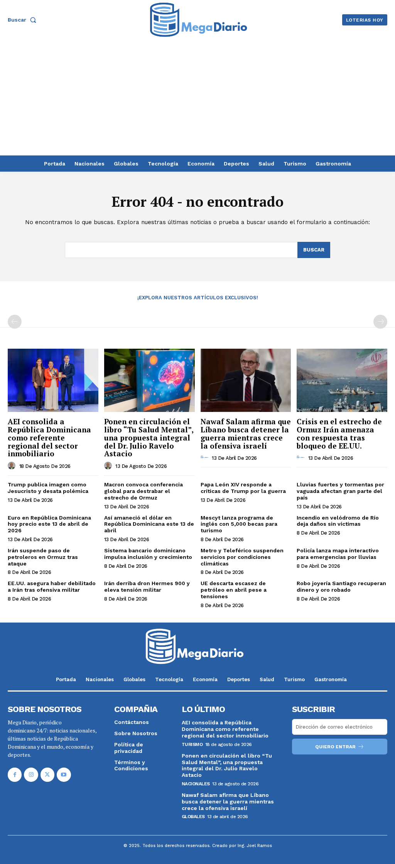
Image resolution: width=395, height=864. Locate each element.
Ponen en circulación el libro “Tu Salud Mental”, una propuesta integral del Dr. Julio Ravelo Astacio (149, 438)
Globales (193, 816)
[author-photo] (13, 465)
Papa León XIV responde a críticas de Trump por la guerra (243, 487)
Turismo (192, 744)
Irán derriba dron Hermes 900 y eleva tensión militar (147, 586)
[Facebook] (15, 774)
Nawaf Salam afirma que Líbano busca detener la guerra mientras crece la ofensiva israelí (246, 434)
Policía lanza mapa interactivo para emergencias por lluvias (338, 553)
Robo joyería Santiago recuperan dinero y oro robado (341, 586)
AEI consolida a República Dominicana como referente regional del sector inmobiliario (49, 438)
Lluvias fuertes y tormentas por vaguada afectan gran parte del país (340, 491)
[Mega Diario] (198, 20)
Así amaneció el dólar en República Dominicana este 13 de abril (149, 524)
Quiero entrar (335, 746)
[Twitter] (47, 774)
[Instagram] (31, 774)
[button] (23, 20)
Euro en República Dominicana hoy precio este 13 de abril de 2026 (49, 524)
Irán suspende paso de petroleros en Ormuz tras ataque (43, 557)
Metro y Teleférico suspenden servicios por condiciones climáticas (242, 557)
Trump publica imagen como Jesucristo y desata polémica (48, 487)
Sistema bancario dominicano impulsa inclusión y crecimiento (148, 553)
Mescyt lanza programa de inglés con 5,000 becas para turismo (239, 524)
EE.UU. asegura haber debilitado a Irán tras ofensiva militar (52, 586)
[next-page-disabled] (380, 322)
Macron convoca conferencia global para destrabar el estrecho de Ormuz (143, 491)
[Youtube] (64, 774)
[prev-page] (15, 322)
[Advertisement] (197, 98)
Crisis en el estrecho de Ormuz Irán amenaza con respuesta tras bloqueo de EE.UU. (339, 434)
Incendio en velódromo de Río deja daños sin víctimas (338, 521)
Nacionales (196, 783)
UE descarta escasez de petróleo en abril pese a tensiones (234, 589)
